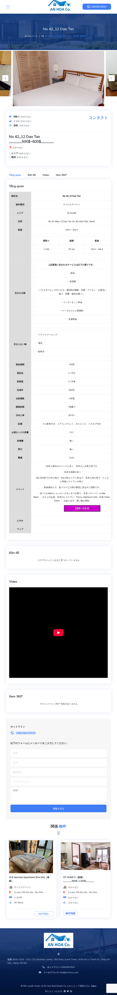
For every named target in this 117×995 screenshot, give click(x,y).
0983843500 (98, 6)
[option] (58, 81)
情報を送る (58, 808)
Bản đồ (32, 174)
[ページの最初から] (107, 979)
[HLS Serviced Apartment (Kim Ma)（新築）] (31, 856)
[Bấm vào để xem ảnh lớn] (58, 81)
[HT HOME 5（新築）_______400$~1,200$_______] (85, 856)
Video (46, 174)
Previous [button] (5, 78)
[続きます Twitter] (67, 991)
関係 (58, 826)
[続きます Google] (70, 991)
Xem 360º (61, 174)
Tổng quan (15, 174)
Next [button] (112, 78)
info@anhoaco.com (61, 972)
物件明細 (43, 913)
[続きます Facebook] (64, 991)
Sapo (93, 986)
